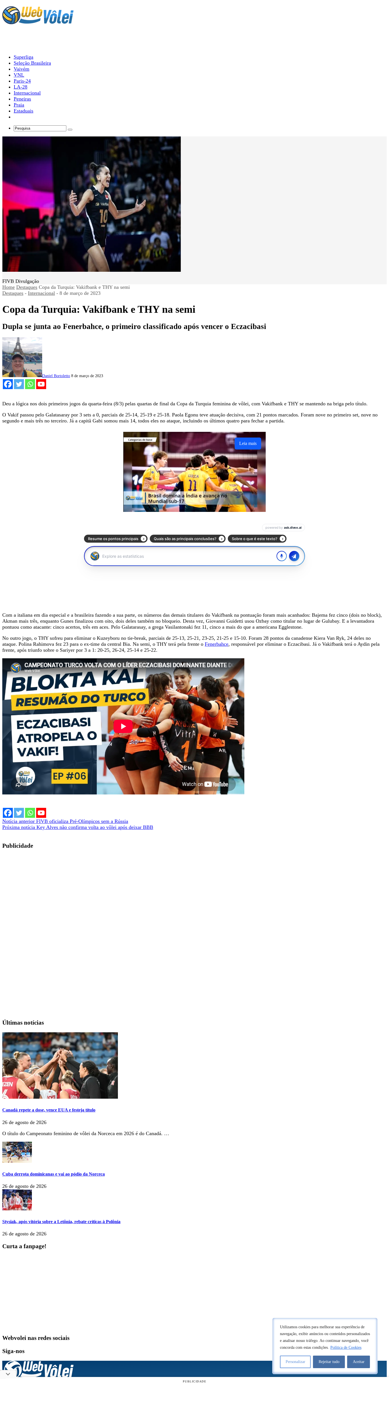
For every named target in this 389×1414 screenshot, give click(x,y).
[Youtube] (41, 384)
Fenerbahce (216, 644)
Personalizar (295, 1362)
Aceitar (359, 1362)
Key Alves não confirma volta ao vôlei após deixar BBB (77, 827)
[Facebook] (8, 384)
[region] (325, 1346)
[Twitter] (19, 384)
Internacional (41, 293)
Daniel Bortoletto (56, 376)
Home (8, 287)
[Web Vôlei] (37, 21)
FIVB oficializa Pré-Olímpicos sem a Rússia (65, 821)
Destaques (26, 287)
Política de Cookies (345, 1347)
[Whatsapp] (30, 384)
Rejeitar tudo (329, 1362)
